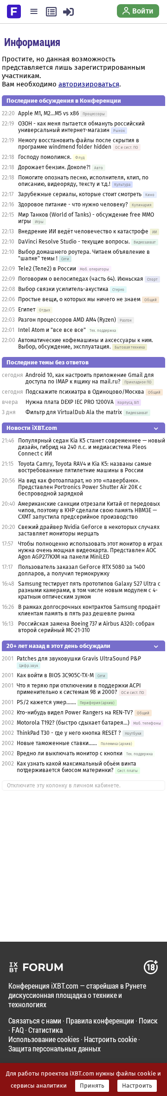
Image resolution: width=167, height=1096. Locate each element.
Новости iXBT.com (31, 427)
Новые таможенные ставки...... (57, 743)
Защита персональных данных (54, 1048)
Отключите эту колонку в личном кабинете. (64, 785)
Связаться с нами (34, 1020)
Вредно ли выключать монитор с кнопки (70, 753)
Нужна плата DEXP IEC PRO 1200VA (70, 402)
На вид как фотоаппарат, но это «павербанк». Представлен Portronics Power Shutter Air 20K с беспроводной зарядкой (80, 487)
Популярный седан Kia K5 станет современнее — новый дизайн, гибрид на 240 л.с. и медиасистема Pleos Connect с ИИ (91, 447)
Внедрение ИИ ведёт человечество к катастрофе (83, 231)
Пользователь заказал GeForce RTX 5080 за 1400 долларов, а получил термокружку (81, 570)
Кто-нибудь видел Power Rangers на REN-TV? (75, 712)
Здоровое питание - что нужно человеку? (73, 204)
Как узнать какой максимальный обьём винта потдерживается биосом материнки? (76, 766)
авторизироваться (88, 84)
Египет (26, 309)
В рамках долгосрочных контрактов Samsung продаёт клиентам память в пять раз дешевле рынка (89, 610)
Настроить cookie (110, 1039)
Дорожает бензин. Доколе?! (54, 167)
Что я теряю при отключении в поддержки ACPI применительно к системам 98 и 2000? (79, 688)
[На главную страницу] (14, 10)
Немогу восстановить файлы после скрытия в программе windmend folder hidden (78, 143)
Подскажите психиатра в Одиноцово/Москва (85, 392)
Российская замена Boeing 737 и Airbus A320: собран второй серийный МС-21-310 (86, 627)
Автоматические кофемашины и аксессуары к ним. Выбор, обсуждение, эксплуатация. (85, 343)
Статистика (45, 1030)
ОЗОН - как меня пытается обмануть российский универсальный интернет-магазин (81, 126)
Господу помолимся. (44, 157)
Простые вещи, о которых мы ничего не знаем (79, 299)
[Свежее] (51, 12)
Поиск (148, 1020)
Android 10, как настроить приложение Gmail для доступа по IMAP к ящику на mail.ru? (90, 378)
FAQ (18, 1030)
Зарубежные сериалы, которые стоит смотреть (79, 194)
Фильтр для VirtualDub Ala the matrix (74, 412)
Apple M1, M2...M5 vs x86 (48, 113)
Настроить (137, 1085)
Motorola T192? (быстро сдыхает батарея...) (73, 723)
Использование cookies (43, 1039)
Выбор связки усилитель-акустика (63, 289)
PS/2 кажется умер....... (46, 702)
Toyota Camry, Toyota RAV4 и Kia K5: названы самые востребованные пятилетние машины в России (85, 467)
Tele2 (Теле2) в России (47, 268)
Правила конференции (100, 1020)
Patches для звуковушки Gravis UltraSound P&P (79, 658)
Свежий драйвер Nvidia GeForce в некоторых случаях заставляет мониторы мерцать (89, 530)
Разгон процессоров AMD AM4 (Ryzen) (67, 320)
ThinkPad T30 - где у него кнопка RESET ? (69, 733)
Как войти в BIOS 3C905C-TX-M (55, 675)
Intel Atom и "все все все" (52, 330)
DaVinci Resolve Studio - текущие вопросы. (74, 241)
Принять (92, 1085)
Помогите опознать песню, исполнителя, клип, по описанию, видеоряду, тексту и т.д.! (83, 180)
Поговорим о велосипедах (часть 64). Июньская (80, 279)
